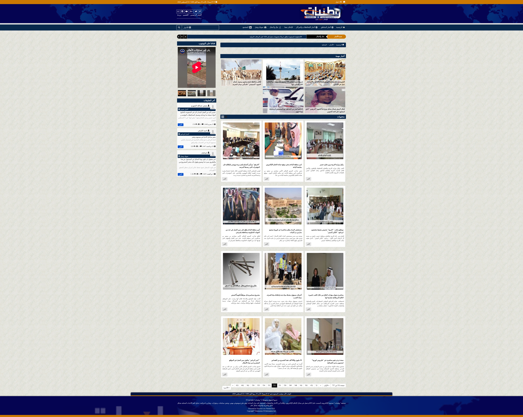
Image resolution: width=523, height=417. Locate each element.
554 (264, 385)
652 (237, 385)
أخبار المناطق (326, 27)
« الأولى (326, 385)
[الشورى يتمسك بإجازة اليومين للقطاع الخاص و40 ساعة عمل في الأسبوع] (325, 72)
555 (258, 385)
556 (253, 385)
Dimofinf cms (261, 409)
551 (280, 385)
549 (290, 385)
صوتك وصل (259, 27)
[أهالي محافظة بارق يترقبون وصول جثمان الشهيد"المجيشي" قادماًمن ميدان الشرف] (241, 72)
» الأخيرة (226, 388)
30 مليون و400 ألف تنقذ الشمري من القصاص (286, 360)
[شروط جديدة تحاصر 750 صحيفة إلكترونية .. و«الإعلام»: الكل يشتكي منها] (283, 72)
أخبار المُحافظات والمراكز (305, 27)
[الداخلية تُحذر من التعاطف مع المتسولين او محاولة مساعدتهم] (283, 100)
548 (295, 385)
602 (242, 385)
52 (316, 385)
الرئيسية (339, 27)
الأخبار (331, 45)
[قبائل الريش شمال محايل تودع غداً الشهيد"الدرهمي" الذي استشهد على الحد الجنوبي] (325, 100)
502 (306, 385)
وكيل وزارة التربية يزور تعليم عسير (331, 165)
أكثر (308, 179)
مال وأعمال (274, 27)
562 (248, 385)
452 (311, 385)
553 (269, 385)
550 (285, 385)
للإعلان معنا (288, 27)
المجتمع (246, 27)
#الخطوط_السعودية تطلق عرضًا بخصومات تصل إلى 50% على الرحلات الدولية (276, 37)
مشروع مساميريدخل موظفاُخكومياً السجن (245, 295)
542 (301, 385)
